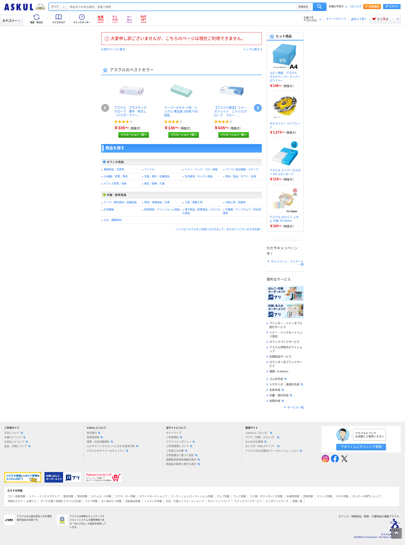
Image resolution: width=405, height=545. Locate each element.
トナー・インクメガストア (44, 496)
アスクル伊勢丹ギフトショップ (285, 349)
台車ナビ (32, 501)
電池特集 (82, 496)
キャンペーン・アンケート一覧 (287, 263)
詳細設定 (303, 6)
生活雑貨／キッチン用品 (199, 176)
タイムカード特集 (101, 496)
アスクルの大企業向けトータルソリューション (271, 450)
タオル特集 (342, 496)
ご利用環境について (177, 446)
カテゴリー (9, 20)
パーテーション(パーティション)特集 (192, 496)
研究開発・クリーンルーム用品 (162, 209)
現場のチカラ (15, 501)
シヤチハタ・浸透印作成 (284, 384)
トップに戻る (251, 49)
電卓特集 (68, 496)
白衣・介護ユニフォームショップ (185, 501)
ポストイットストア (219, 501)
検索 (320, 7)
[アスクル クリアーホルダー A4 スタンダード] (285, 164)
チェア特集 (223, 496)
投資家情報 (93, 437)
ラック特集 (239, 496)
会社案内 (92, 433)
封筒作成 (274, 400)
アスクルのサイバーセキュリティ (106, 450)
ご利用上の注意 (175, 450)
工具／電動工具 (193, 202)
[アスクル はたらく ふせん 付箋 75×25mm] (285, 211)
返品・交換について (15, 446)
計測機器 (109, 209)
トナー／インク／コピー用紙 (201, 169)
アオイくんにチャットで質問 (361, 447)
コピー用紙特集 (16, 496)
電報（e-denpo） (279, 371)
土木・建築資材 (113, 220)
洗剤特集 (308, 496)
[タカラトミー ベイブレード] (285, 117)
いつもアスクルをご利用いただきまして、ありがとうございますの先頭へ (220, 229)
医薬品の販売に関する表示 (181, 464)
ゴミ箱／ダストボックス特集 (266, 496)
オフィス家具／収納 (115, 183)
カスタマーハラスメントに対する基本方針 (111, 446)
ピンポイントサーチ (277, 501)
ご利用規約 (172, 437)
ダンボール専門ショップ (366, 496)
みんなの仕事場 (254, 441)
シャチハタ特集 (153, 501)
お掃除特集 (292, 496)
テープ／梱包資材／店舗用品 (120, 202)
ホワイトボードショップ (153, 496)
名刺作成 (274, 389)
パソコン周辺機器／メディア (241, 169)
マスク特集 (91, 501)
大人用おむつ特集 (111, 501)
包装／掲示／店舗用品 (157, 176)
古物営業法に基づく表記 (180, 455)
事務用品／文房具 (114, 169)
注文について (11, 433)
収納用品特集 (132, 501)
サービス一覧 (295, 407)
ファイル (149, 169)
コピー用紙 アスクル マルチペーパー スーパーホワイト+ (285, 76)
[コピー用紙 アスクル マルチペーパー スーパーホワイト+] (285, 67)
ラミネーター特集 (125, 496)
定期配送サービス (280, 356)
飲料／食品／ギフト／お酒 (240, 176)
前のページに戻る (114, 49)
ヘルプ (357, 6)
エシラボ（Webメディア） (260, 446)
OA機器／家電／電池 (116, 176)
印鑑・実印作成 (279, 395)
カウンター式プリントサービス (285, 363)
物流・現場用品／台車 (157, 202)
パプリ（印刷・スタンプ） (260, 437)
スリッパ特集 (324, 496)
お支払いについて (14, 441)
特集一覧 (297, 501)
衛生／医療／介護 (154, 183)
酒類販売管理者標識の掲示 (181, 459)
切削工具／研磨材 (235, 202)
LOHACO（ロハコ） (257, 433)
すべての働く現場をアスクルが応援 (60, 501)
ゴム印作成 (276, 378)
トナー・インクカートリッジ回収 (285, 334)
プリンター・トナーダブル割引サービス (285, 325)
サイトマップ (173, 433)
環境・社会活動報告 (98, 441)
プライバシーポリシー (178, 441)
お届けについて (13, 437)
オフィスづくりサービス (284, 341)
